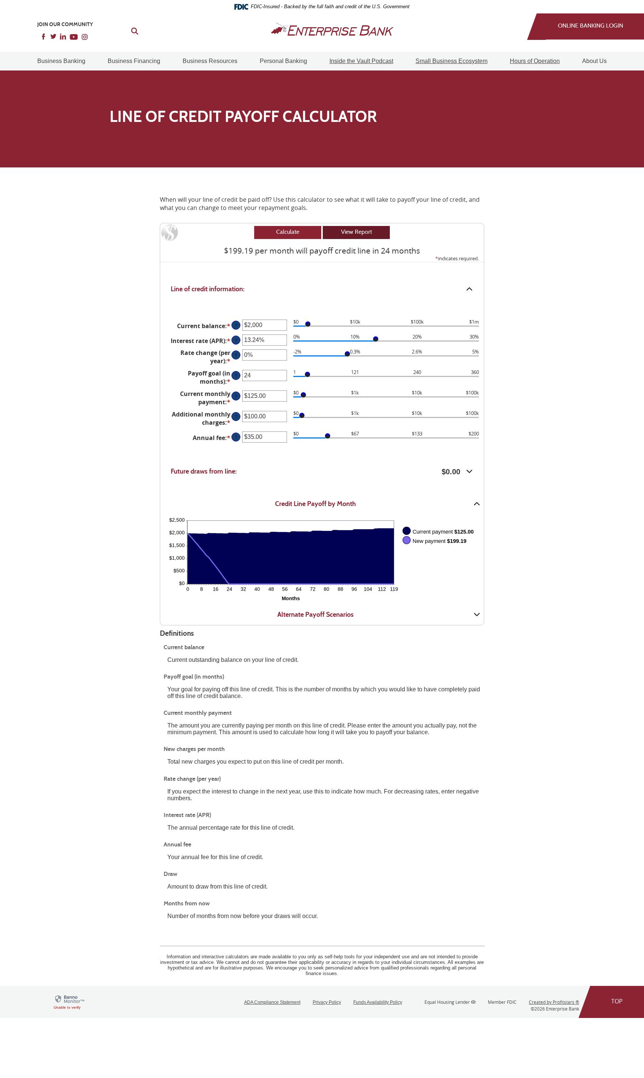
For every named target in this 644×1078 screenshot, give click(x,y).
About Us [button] (594, 61)
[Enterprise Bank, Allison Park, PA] (322, 29)
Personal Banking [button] (283, 61)
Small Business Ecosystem (451, 61)
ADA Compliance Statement (272, 1002)
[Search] (130, 30)
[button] (322, 289)
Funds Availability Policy (377, 1002)
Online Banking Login (590, 26)
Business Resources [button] (210, 61)
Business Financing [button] (134, 61)
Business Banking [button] (61, 61)
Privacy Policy (327, 1002)
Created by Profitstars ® (554, 1002)
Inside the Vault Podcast (361, 61)
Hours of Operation (535, 61)
